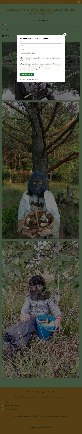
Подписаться (26, 74)
